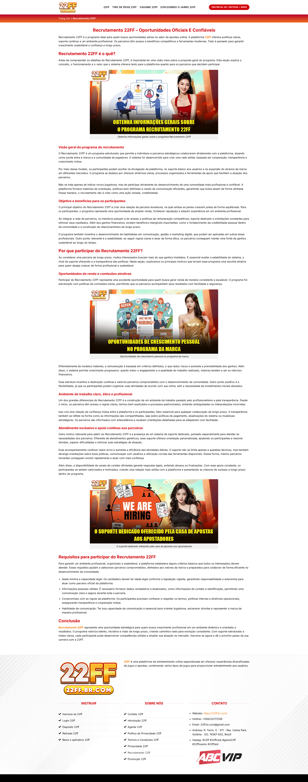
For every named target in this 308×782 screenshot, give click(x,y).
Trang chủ (64, 18)
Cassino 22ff (149, 7)
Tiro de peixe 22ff (124, 7)
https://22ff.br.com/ (215, 713)
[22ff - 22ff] (79, 7)
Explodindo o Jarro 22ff (178, 7)
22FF (106, 7)
